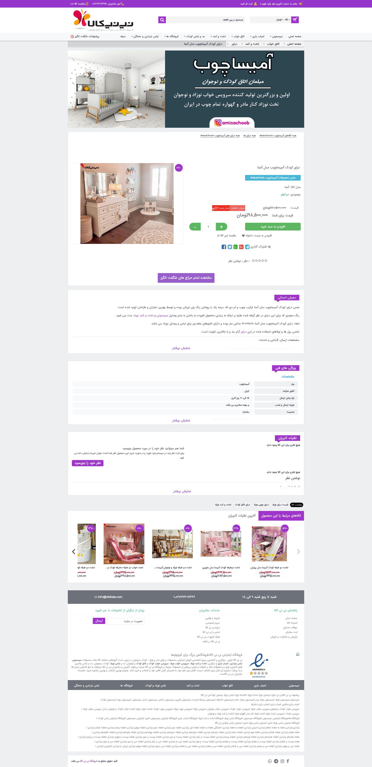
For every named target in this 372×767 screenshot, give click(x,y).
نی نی (279, 695)
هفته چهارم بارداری (135, 727)
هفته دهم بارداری (233, 732)
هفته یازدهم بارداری (213, 732)
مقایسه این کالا (228, 235)
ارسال (99, 621)
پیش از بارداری (120, 746)
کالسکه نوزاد (240, 695)
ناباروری (107, 746)
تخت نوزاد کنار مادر (255, 714)
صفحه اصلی (291, 618)
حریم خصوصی (213, 623)
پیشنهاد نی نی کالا (290, 695)
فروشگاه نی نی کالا (88, 761)
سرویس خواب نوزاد (179, 663)
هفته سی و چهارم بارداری (286, 746)
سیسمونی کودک (108, 700)
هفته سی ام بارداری (178, 741)
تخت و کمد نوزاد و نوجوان (220, 714)
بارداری (296, 727)
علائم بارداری (264, 727)
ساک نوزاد (252, 695)
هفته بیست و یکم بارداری (201, 737)
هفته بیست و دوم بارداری (175, 737)
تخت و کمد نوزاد (143, 315)
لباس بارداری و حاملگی (86, 685)
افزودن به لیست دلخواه (259, 235)
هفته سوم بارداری (154, 727)
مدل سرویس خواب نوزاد (95, 709)
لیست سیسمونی (190, 700)
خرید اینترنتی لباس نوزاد (260, 723)
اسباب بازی (223, 663)
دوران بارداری (250, 727)
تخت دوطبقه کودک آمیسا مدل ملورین (221, 567)
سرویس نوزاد (199, 709)
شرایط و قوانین (212, 618)
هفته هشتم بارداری (270, 732)
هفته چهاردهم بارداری (147, 732)
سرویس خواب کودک (159, 663)
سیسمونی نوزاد (282, 700)
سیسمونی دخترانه (224, 700)
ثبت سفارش (291, 632)
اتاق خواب (227, 685)
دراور (243, 332)
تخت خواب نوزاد (144, 709)
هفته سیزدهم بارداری (169, 732)
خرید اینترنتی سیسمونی (138, 718)
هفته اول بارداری (190, 727)
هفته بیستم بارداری (225, 737)
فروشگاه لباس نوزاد (233, 718)
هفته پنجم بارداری (116, 727)
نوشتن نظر (234, 261)
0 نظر (247, 261)
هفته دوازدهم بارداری (191, 732)
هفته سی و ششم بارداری (235, 746)
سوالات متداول (290, 627)
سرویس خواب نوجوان (217, 709)
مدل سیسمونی (139, 700)
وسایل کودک (216, 695)
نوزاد (273, 695)
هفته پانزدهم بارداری (125, 732)
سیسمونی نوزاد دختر (244, 700)
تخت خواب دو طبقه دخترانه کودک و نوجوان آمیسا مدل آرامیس (123, 567)
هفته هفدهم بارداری (288, 737)
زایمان (100, 746)
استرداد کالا (292, 623)
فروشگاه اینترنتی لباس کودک (111, 718)
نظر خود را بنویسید (88, 463)
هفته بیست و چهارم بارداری (120, 737)
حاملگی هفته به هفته (210, 727)
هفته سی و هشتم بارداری (184, 746)
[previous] (298, 551)
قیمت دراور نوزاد (280, 504)
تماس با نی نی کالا (211, 632)
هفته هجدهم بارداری (267, 737)
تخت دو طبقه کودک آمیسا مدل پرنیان (269, 567)
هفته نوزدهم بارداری (245, 737)
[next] (74, 551)
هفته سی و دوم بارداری (131, 741)
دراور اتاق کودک (242, 504)
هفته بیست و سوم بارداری (148, 737)
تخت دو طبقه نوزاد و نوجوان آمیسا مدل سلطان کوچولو (171, 567)
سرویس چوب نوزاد (183, 709)
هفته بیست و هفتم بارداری (257, 741)
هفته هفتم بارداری (289, 732)
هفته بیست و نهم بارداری (201, 741)
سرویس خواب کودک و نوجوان (284, 709)
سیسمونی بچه (124, 700)
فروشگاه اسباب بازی (187, 718)
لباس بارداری (236, 663)
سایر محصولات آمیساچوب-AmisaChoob (273, 178)
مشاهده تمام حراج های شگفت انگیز (186, 277)
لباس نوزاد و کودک (155, 685)
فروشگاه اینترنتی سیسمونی (275, 718)
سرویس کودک (292, 714)
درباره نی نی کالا (212, 627)
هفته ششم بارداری (96, 727)
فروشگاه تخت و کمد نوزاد (210, 718)
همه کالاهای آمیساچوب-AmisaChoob (278, 135)
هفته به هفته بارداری (232, 727)
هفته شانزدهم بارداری (103, 732)
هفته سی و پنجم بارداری (261, 746)
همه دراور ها (250, 135)
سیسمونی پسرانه (207, 700)
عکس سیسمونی (156, 700)
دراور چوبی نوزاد (261, 504)
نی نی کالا (205, 695)
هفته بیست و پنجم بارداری (92, 737)
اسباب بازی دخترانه (260, 704)
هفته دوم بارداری (172, 727)
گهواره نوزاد (240, 714)
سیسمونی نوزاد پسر (264, 700)
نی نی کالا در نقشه (211, 641)
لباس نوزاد (115, 663)
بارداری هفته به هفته (282, 727)
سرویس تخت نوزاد (275, 714)
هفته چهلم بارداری (137, 746)
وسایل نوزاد (264, 695)
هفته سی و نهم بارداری (158, 746)
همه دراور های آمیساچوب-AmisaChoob (220, 135)
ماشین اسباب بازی (279, 704)
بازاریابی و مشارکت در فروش (283, 637)
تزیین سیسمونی (172, 700)
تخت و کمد (192, 685)
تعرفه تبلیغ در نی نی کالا (208, 637)
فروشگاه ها (127, 685)
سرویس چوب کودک (162, 709)
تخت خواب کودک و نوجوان (121, 709)
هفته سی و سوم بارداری (107, 741)
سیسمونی (162, 315)
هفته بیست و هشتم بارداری (228, 741)
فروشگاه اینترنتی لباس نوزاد (286, 723)
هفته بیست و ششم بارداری (285, 741)
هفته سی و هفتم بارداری (209, 746)
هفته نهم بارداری (251, 732)
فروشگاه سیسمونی (252, 718)
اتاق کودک (141, 663)
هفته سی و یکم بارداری (155, 741)
